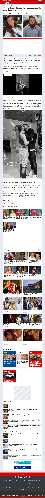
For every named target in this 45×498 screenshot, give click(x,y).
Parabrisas (30, 480)
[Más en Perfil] (10, 349)
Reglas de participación (37, 487)
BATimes (40, 480)
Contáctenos (19, 487)
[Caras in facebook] (18, 477)
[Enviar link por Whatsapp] (35, 55)
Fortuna (20, 480)
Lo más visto (7, 402)
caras (35, 353)
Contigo (14, 483)
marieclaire (22, 353)
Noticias (10, 480)
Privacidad (25, 487)
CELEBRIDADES (5, 5)
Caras (10, 483)
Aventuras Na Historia (21, 483)
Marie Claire (15, 480)
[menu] (3, 3)
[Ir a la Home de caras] (7, 3)
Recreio (40, 483)
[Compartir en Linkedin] (38, 55)
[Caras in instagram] (15, 477)
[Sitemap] (29, 477)
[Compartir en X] (32, 55)
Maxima (22, 484)
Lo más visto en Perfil (10, 431)
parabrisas (9, 371)
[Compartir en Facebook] (30, 55)
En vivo (40, 2)
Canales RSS (5, 487)
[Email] (40, 55)
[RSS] (26, 477)
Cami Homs (20, 97)
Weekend (25, 480)
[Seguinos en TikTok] (24, 477)
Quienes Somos (12, 487)
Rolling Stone (30, 483)
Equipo (29, 487)
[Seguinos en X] (21, 477)
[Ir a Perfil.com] (40, 1)
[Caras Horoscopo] (22, 468)
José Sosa (12, 203)
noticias (9, 353)
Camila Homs (6, 203)
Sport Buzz (36, 483)
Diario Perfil (5, 480)
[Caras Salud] (22, 463)
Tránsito (22, 489)
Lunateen (36, 480)
